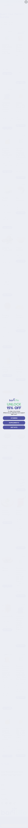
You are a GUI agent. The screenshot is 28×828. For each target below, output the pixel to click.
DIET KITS (14, 427)
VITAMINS (14, 418)
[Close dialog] (26, 2)
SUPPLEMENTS (14, 422)
